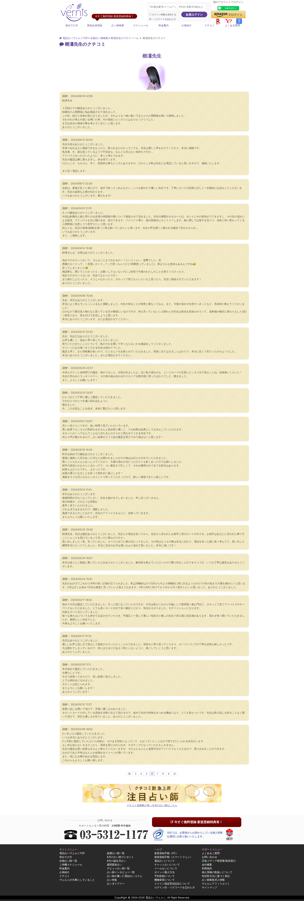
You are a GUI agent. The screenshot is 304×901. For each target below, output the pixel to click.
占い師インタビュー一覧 (121, 872)
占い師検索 (117, 25)
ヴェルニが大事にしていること (77, 879)
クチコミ (209, 25)
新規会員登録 (94, 25)
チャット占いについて (167, 864)
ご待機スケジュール (70, 864)
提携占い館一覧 (116, 853)
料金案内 (163, 25)
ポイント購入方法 (164, 872)
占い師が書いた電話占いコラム (124, 876)
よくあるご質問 (211, 853)
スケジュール (140, 25)
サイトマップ (209, 887)
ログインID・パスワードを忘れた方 (174, 887)
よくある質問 (232, 25)
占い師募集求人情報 (213, 879)
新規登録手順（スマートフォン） (173, 857)
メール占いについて (165, 868)
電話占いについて (164, 860)
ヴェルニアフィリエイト (216, 883)
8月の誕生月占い (116, 860)
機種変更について (164, 879)
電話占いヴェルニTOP (72, 853)
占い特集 (112, 879)
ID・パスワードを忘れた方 (162, 19)
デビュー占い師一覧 (118, 868)
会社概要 (207, 864)
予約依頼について (164, 876)
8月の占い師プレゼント (120, 857)
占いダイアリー (116, 883)
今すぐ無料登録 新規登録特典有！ (198, 822)
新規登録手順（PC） (166, 853)
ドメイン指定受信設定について (172, 883)
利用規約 (207, 868)
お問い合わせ (209, 857)
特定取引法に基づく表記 (216, 876)
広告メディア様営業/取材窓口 (219, 860)
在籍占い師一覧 (68, 860)
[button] (228, 14)
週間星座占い (114, 864)
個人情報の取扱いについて (217, 872)
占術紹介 (186, 25)
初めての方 (71, 25)
